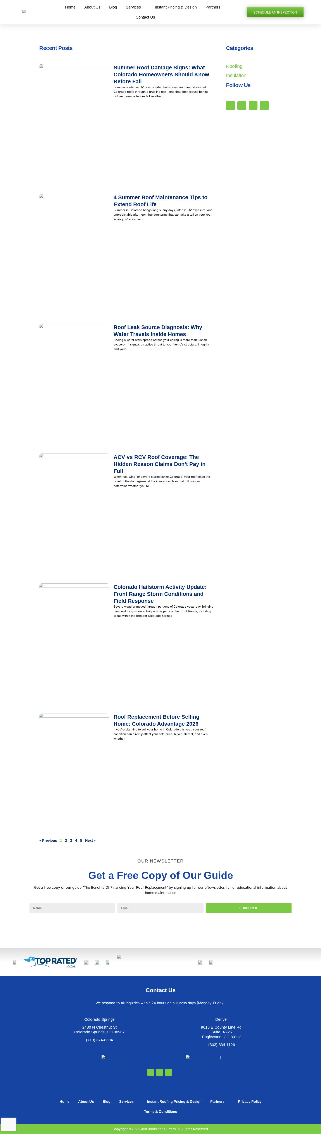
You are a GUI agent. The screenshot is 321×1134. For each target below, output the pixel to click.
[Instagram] (264, 105)
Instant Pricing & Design (176, 7)
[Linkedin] (253, 105)
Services (133, 7)
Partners (212, 7)
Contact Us (145, 17)
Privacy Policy (250, 1101)
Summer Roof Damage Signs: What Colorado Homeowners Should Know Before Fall (161, 74)
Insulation (236, 75)
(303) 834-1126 (221, 1045)
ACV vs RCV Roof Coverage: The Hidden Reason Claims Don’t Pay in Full (159, 464)
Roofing (234, 66)
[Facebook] (150, 1072)
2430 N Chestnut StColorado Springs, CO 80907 (99, 1029)
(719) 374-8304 (99, 1040)
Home (70, 7)
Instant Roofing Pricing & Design (174, 1101)
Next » (90, 840)
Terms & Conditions (160, 1111)
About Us (92, 7)
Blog (113, 7)
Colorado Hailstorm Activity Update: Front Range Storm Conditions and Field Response (160, 594)
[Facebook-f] (241, 105)
